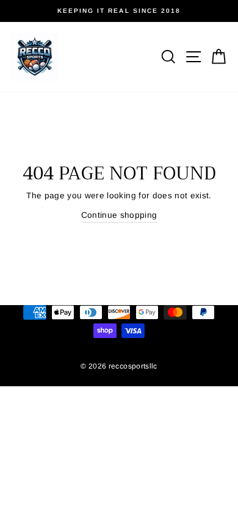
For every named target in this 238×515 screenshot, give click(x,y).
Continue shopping (119, 215)
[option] (119, 11)
